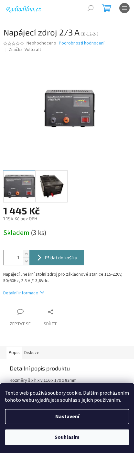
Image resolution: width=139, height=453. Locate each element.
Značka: (25, 49)
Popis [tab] (14, 353)
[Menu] (124, 8)
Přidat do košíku (61, 257)
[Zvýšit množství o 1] (26, 254)
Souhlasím (67, 437)
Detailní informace (20, 293)
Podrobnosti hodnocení (81, 43)
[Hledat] (90, 8)
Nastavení (67, 416)
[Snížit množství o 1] (26, 261)
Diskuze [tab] (31, 353)
